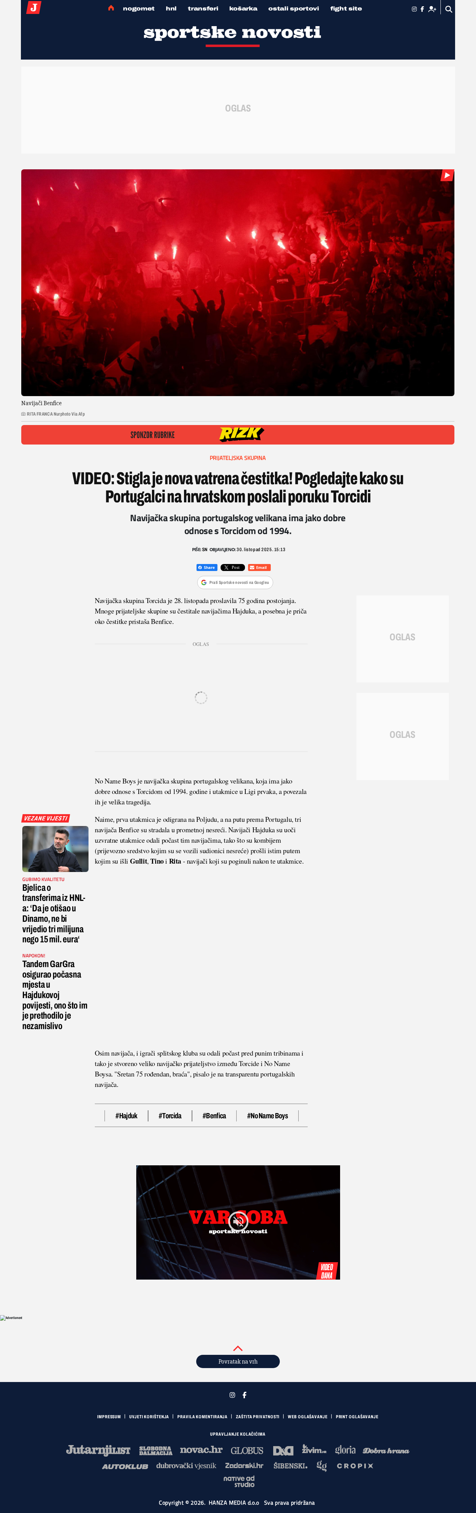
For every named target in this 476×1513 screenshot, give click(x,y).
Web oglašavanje (308, 1416)
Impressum (109, 1416)
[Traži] (449, 9)
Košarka (243, 8)
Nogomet (139, 8)
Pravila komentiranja (202, 1416)
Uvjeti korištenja (149, 1416)
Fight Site (346, 8)
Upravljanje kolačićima (238, 1434)
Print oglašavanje (357, 1416)
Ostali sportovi (293, 8)
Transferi (203, 8)
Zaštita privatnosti (257, 1416)
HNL (171, 8)
